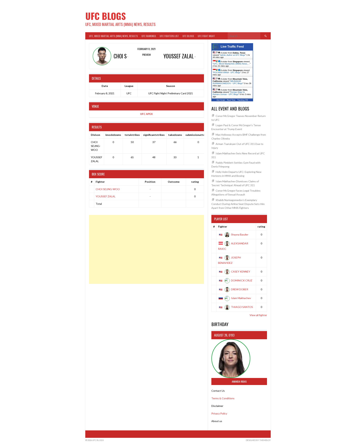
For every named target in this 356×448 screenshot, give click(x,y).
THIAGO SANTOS (242, 306)
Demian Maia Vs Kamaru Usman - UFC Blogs (229, 93)
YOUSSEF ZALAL (106, 196)
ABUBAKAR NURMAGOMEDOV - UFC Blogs (228, 82)
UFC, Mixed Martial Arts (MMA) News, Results (113, 36)
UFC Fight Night (206, 36)
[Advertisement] (146, 249)
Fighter (100, 181)
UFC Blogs (105, 15)
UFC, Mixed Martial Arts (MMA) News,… (231, 64)
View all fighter (258, 315)
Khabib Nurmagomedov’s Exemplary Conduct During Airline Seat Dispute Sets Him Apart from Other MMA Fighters (238, 203)
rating (195, 181)
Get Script (221, 100)
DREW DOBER (239, 289)
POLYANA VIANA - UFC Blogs (226, 72)
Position (150, 181)
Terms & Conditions (223, 398)
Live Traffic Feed (232, 46)
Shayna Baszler (239, 234)
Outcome (173, 181)
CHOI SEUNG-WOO (108, 189)
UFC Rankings (148, 36)
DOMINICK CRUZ (241, 280)
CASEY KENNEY (240, 271)
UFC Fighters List (169, 36)
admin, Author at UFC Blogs (232, 55)
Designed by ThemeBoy (258, 440)
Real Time (231, 100)
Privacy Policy (219, 413)
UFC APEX (146, 113)
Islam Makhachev (241, 298)
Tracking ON (242, 100)
